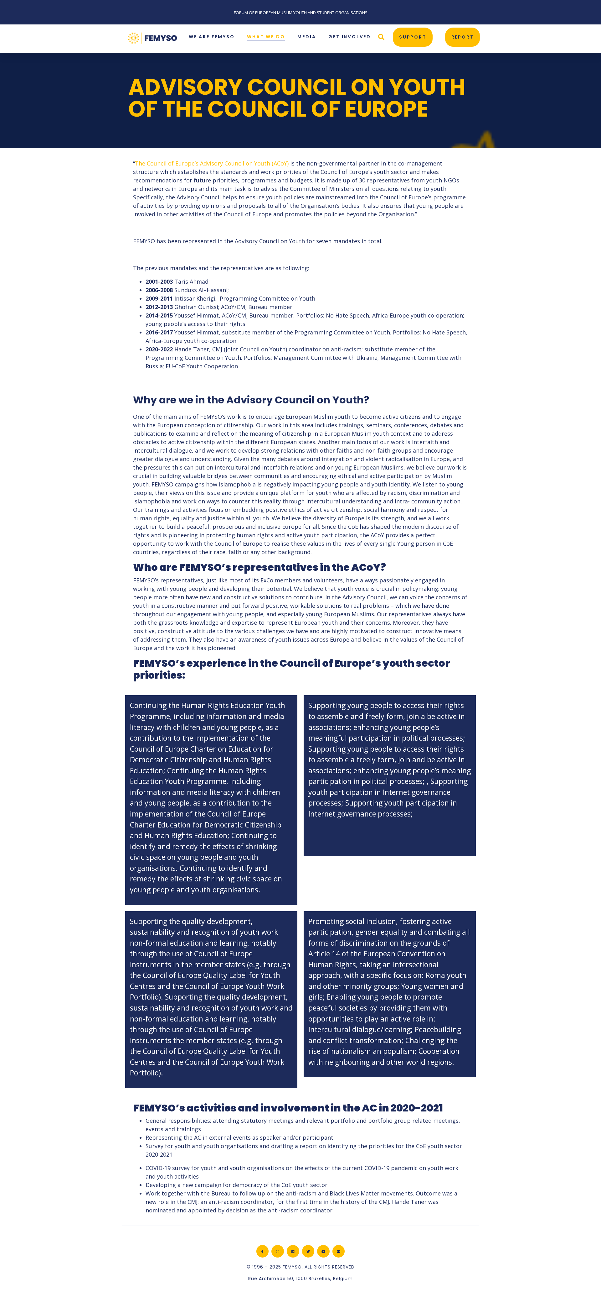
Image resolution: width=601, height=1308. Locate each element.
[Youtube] (323, 1251)
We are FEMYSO (211, 37)
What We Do (266, 37)
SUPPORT (412, 37)
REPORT (462, 37)
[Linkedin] (293, 1251)
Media (306, 37)
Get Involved (349, 37)
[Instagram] (277, 1251)
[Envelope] (338, 1251)
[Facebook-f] (262, 1251)
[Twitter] (308, 1251)
